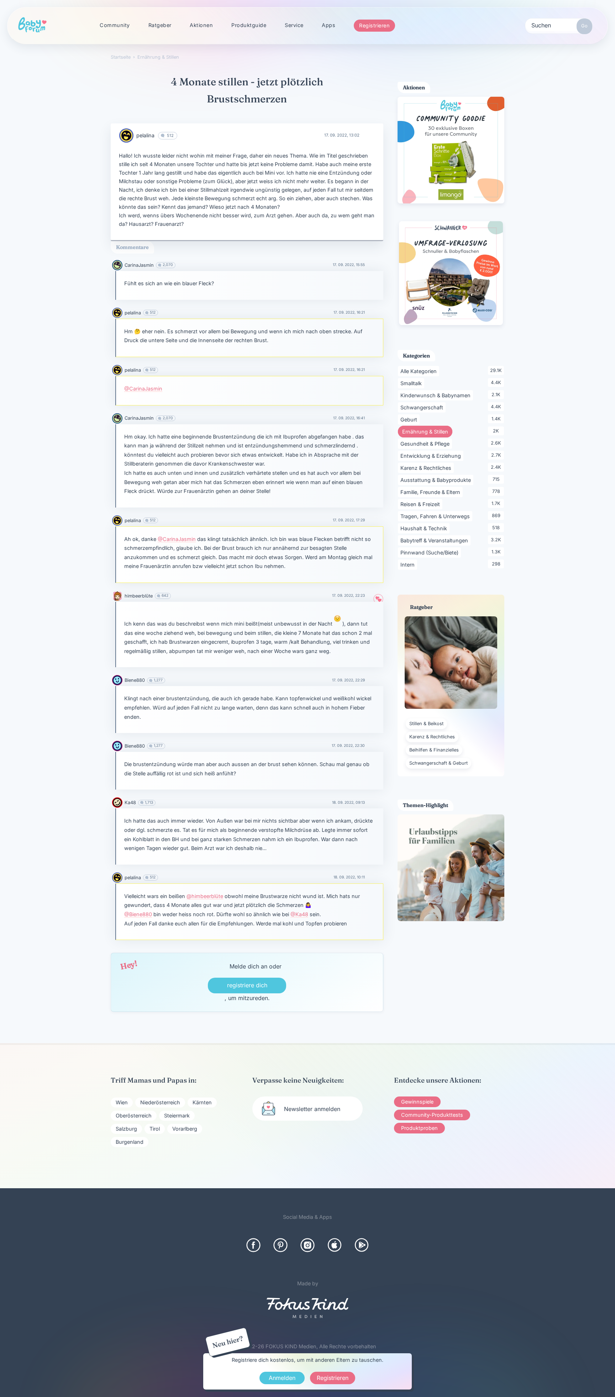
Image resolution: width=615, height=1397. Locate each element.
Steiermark (177, 1115)
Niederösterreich (160, 1102)
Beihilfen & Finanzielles (434, 750)
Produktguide (248, 25)
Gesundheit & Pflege (426, 443)
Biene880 (135, 680)
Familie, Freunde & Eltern (431, 492)
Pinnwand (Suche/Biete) (430, 552)
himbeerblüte (139, 596)
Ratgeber (160, 25)
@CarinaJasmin (143, 389)
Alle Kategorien (419, 371)
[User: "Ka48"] (117, 802)
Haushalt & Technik (425, 528)
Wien (122, 1102)
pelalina (145, 135)
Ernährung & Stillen (427, 431)
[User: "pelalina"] (126, 135)
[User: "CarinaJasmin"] (117, 265)
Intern (408, 564)
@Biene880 (138, 914)
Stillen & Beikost (426, 723)
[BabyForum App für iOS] (334, 1245)
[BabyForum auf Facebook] (253, 1245)
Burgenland (129, 1142)
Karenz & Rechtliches (427, 467)
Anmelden (282, 1377)
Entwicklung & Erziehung (431, 455)
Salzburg (126, 1129)
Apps (328, 25)
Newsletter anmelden (312, 1108)
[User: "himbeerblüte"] (117, 596)
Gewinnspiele (417, 1102)
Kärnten (202, 1102)
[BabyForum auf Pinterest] (280, 1245)
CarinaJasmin (139, 265)
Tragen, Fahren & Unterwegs (436, 516)
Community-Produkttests (432, 1115)
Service (294, 25)
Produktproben (419, 1128)
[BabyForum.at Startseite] (32, 25)
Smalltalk (412, 383)
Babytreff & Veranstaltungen (435, 540)
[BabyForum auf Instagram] (307, 1245)
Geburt (410, 419)
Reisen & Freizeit (421, 504)
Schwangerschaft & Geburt (438, 763)
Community (115, 25)
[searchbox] (558, 24)
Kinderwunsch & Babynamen (436, 395)
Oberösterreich (134, 1115)
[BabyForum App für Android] (361, 1245)
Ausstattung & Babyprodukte (436, 480)
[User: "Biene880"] (117, 680)
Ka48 (130, 802)
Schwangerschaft (423, 407)
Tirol (154, 1129)
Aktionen (201, 25)
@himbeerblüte (204, 896)
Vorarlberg (184, 1129)
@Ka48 (299, 914)
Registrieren (374, 25)
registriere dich (247, 985)
